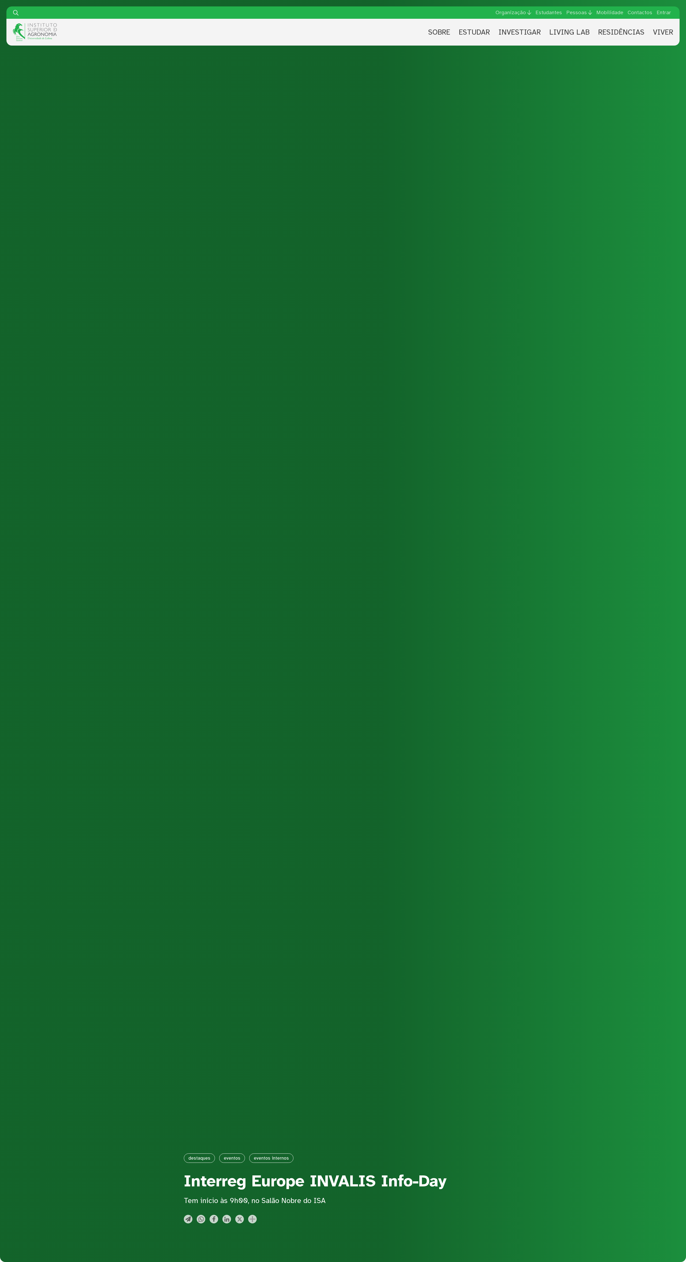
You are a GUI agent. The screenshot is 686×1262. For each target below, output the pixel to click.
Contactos (640, 12)
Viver (663, 32)
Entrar (664, 12)
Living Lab (569, 32)
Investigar (519, 32)
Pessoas (576, 12)
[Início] (35, 25)
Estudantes (548, 12)
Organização (510, 12)
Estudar (474, 32)
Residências (621, 32)
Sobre (439, 32)
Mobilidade (609, 12)
